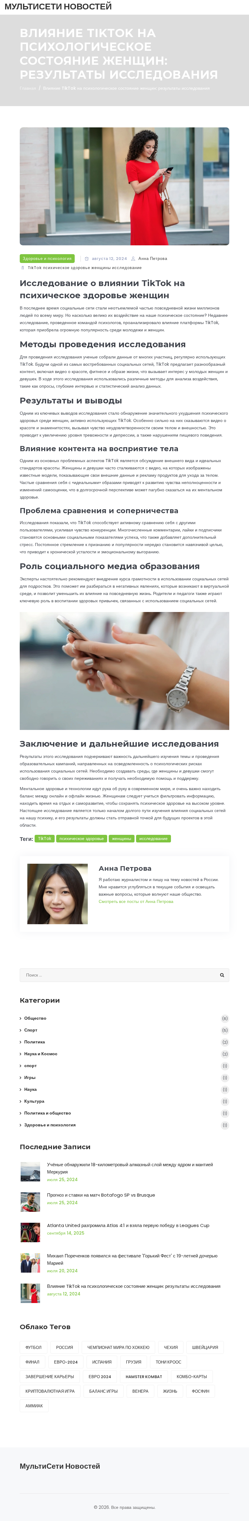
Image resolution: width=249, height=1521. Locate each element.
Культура (34, 1101)
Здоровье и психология (47, 258)
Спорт (30, 1030)
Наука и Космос (40, 1054)
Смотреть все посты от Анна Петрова (136, 901)
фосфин (200, 1391)
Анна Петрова (152, 258)
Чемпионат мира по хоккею (118, 1347)
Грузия (133, 1362)
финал (32, 1362)
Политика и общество (47, 1113)
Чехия (171, 1347)
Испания (101, 1362)
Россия (64, 1347)
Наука (30, 1089)
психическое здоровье (66, 268)
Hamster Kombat (144, 1377)
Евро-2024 (66, 1362)
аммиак (34, 1406)
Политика (34, 1042)
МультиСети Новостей (58, 6)
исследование (127, 268)
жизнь (170, 1391)
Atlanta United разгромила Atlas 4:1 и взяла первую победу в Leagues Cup (128, 1225)
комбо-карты (192, 1377)
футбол (34, 1347)
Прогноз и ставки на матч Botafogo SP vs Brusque (101, 1195)
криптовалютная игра (50, 1391)
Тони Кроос (168, 1362)
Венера (140, 1391)
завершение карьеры (50, 1377)
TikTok (35, 268)
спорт (30, 1066)
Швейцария (205, 1347)
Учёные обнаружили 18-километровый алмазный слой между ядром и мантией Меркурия (130, 1168)
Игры (30, 1077)
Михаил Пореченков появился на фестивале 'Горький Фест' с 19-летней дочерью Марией (132, 1259)
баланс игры (103, 1391)
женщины (101, 268)
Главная (28, 88)
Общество (35, 1018)
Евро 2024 (100, 1377)
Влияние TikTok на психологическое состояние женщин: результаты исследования (133, 1286)
